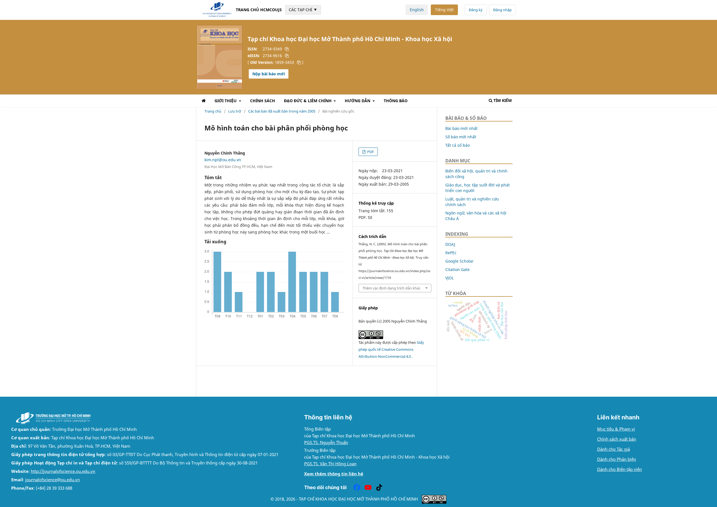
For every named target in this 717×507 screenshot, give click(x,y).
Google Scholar (459, 261)
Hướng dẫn (358, 100)
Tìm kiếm (502, 100)
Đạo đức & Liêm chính (308, 100)
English (417, 9)
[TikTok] (379, 487)
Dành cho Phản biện (616, 459)
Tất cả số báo (457, 145)
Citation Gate (457, 269)
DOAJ (450, 244)
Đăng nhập (502, 9)
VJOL (449, 278)
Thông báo (396, 100)
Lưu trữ (234, 111)
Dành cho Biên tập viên (619, 469)
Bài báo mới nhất (461, 128)
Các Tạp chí (303, 9)
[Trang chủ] (204, 101)
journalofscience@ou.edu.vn (52, 480)
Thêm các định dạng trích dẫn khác (391, 288)
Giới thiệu (226, 100)
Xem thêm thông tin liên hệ (333, 474)
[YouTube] (368, 487)
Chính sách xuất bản (616, 439)
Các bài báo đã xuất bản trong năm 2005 (281, 111)
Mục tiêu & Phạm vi (616, 429)
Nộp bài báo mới (268, 73)
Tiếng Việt (444, 9)
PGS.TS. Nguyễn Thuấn (326, 442)
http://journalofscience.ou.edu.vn (63, 471)
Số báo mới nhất (460, 136)
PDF (370, 151)
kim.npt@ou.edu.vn (222, 159)
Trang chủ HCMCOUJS (259, 9)
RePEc (451, 252)
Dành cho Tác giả (613, 449)
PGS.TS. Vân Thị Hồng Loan (330, 464)
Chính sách (262, 100)
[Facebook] (356, 487)
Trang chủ (212, 111)
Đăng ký (476, 9)
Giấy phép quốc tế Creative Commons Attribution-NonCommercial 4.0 (391, 349)
